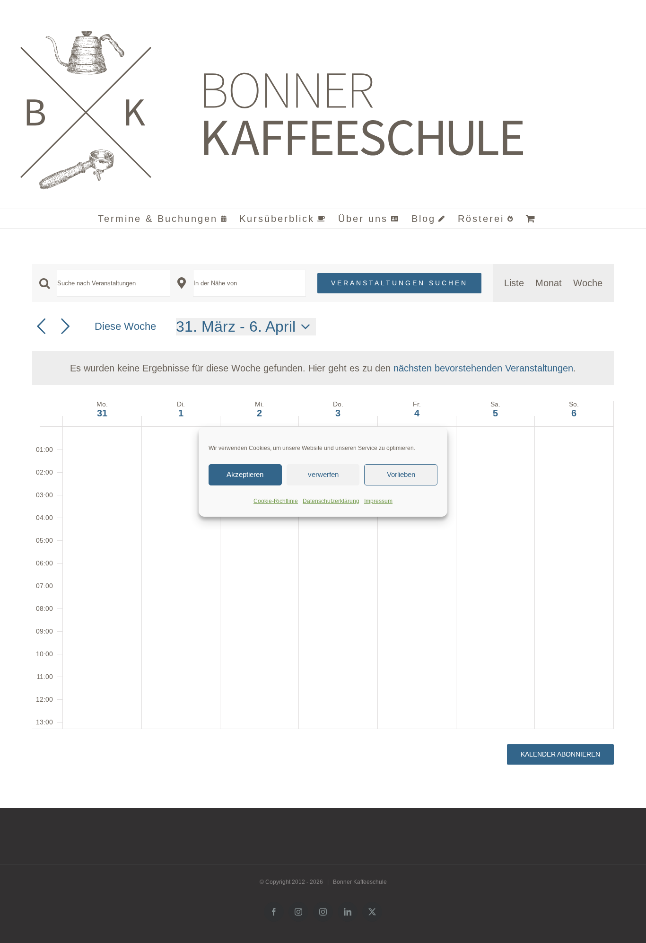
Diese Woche (125, 326)
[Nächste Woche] (65, 326)
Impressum (378, 501)
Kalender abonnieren (560, 754)
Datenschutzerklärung (331, 501)
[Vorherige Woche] (41, 326)
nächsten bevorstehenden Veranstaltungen (483, 368)
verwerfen (323, 474)
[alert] (322, 368)
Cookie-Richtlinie (275, 501)
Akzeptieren (245, 474)
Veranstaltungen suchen (399, 283)
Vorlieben (401, 474)
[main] (322, 522)
